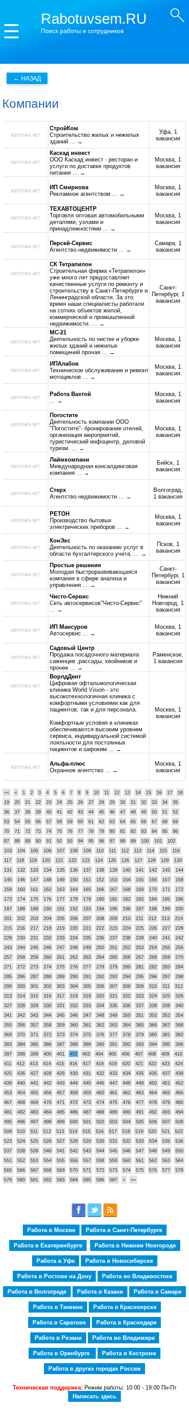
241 (166, 937)
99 (133, 841)
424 (179, 1063)
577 (166, 1170)
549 (166, 1150)
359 (61, 1024)
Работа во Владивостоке (137, 1276)
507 (166, 1121)
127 (138, 860)
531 (113, 1141)
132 (21, 870)
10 (96, 792)
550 (179, 1150)
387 (61, 1044)
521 (166, 1131)
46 (112, 811)
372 (47, 1034)
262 (74, 957)
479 (166, 1102)
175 (34, 899)
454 (21, 1092)
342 (21, 1015)
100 (145, 841)
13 (127, 792)
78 (91, 831)
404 (99, 1053)
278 (100, 966)
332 (74, 1005)
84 (154, 831)
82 (133, 831)
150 (74, 879)
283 (166, 966)
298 (179, 976)
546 (127, 1150)
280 (127, 966)
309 (140, 986)
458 (74, 1092)
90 (38, 841)
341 (8, 1015)
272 (21, 966)
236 (100, 937)
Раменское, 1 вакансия (168, 657)
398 (21, 1053)
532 (127, 1141)
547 (140, 1150)
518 (126, 1131)
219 (61, 928)
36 (6, 811)
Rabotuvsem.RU (94, 19)
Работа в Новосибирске (119, 1261)
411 (7, 1063)
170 (153, 889)
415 (60, 1063)
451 (166, 1083)
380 (153, 1034)
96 (101, 841)
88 (17, 841)
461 (113, 1092)
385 (34, 1044)
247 (61, 947)
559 (113, 1160)
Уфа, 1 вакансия (168, 135)
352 (153, 1015)
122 (72, 860)
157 (166, 879)
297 (166, 976)
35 (175, 802)
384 (21, 1044)
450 (153, 1083)
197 (140, 908)
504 (127, 1121)
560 (127, 1160)
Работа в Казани (100, 1291)
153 (113, 879)
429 (61, 1073)
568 (47, 1170)
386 (47, 1044)
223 (113, 928)
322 (127, 995)
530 (100, 1141)
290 (74, 976)
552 (21, 1160)
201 (8, 918)
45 (101, 811)
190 (47, 908)
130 (178, 860)
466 (179, 1092)
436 (153, 1073)
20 (17, 802)
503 (113, 1121)
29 (112, 802)
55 (27, 821)
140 (127, 870)
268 (153, 957)
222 (100, 928)
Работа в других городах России (94, 1368)
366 (153, 1024)
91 (48, 841)
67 (154, 821)
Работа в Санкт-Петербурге (124, 1230)
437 (166, 1073)
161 (34, 889)
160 (21, 889)
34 (164, 802)
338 (153, 1005)
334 (100, 1005)
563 (166, 1160)
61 (91, 821)
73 (38, 831)
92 (59, 841)
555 (61, 1160)
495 (8, 1121)
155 (140, 879)
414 (47, 1063)
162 (47, 889)
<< (6, 792)
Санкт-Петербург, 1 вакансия (168, 294)
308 (127, 986)
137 (87, 870)
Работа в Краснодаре (126, 1322)
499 (61, 1121)
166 (100, 889)
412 (21, 1063)
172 (179, 889)
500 (74, 1121)
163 (61, 889)
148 (47, 879)
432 (100, 1073)
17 (169, 792)
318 (74, 995)
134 (47, 870)
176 (47, 899)
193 (87, 908)
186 (179, 899)
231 (34, 937)
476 (127, 1102)
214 (179, 918)
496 (21, 1121)
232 (47, 937)
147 (34, 879)
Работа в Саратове (59, 1322)
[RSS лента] (110, 1215)
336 (127, 1005)
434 (127, 1073)
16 (159, 792)
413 (34, 1063)
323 (140, 995)
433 (113, 1073)
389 (87, 1044)
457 (61, 1092)
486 (74, 1112)
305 (87, 986)
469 (34, 1102)
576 (153, 1170)
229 (8, 937)
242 (179, 937)
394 (153, 1044)
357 (34, 1024)
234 (74, 937)
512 (47, 1131)
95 (91, 841)
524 (21, 1141)
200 (179, 908)
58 (59, 821)
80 (112, 831)
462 (127, 1092)
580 (21, 1179)
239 (140, 937)
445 (87, 1083)
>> (133, 1179)
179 (87, 899)
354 (179, 1015)
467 (8, 1102)
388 (74, 1044)
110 (100, 850)
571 (87, 1170)
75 (59, 831)
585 (87, 1179)
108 (74, 850)
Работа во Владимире (123, 1338)
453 (8, 1092)
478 (153, 1102)
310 (153, 986)
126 (125, 860)
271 (8, 966)
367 (166, 1024)
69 (175, 821)
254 (153, 947)
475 (113, 1102)
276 (74, 966)
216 (21, 928)
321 (113, 995)
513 (60, 1131)
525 (34, 1141)
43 (80, 811)
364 (127, 1024)
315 (34, 995)
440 (21, 1083)
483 (34, 1112)
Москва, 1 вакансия (168, 162)
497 (34, 1121)
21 (27, 802)
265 (113, 957)
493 (166, 1112)
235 (87, 937)
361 (87, 1024)
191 (61, 908)
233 (61, 937)
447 (113, 1083)
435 (140, 1073)
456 (47, 1092)
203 (34, 918)
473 (87, 1102)
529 (87, 1141)
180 (100, 899)
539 (34, 1150)
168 (127, 889)
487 (87, 1112)
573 (113, 1170)
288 (47, 976)
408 (152, 1053)
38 (27, 811)
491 (140, 1112)
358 (47, 1024)
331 (61, 1005)
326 (179, 995)
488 (100, 1112)
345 (61, 1015)
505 (140, 1121)
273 (34, 966)
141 (140, 870)
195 (113, 908)
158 (179, 879)
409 (165, 1053)
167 (113, 889)
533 (140, 1141)
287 (34, 976)
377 (113, 1034)
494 (179, 1112)
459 (87, 1092)
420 (126, 1063)
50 (154, 811)
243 (8, 947)
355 (8, 1024)
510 (21, 1131)
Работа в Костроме (129, 1353)
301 (34, 986)
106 (47, 850)
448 (127, 1083)
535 (166, 1141)
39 (38, 811)
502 (100, 1121)
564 (179, 1160)
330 (47, 1005)
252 (127, 947)
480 (179, 1102)
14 (138, 792)
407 (139, 1053)
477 (140, 1102)
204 (47, 918)
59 (70, 821)
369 (8, 1034)
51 (164, 811)
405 (112, 1053)
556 (74, 1160)
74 (48, 831)
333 (87, 1005)
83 (143, 831)
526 (47, 1141)
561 (140, 1160)
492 (153, 1112)
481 (8, 1112)
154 (127, 879)
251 (113, 947)
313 (8, 995)
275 (61, 966)
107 (61, 850)
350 (127, 1015)
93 (70, 841)
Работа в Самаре (158, 1291)
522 (179, 1131)
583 (61, 1179)
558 (100, 1160)
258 (21, 957)
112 (125, 850)
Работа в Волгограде (36, 1291)
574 (127, 1170)
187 (8, 908)
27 (91, 802)
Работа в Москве (51, 1230)
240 (153, 937)
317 (61, 995)
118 (20, 860)
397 (8, 1053)
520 (152, 1131)
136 (74, 870)
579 (8, 1179)
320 (100, 995)
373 (61, 1034)
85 (164, 831)
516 (100, 1131)
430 (74, 1073)
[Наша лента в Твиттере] (94, 1215)
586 (100, 1179)
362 (100, 1024)
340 (179, 1005)
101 (158, 841)
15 (148, 792)
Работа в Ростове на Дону (54, 1276)
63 (112, 821)
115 (163, 850)
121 (59, 860)
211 (139, 918)
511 (34, 1131)
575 (140, 1170)
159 (8, 889)
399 (34, 1053)
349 (113, 1015)
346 (74, 1015)
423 (166, 1063)
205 (61, 918)
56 (38, 821)
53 (6, 821)
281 (140, 966)
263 (87, 957)
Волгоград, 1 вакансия (168, 493)
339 (166, 1005)
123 (86, 860)
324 (153, 995)
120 (46, 860)
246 (47, 947)
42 (70, 811)
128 (152, 860)
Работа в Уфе (55, 1261)
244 (21, 947)
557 (87, 1160)
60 (80, 821)
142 (153, 870)
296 (153, 976)
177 (61, 899)
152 (100, 879)
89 (27, 841)
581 (34, 1179)
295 (140, 976)
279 (113, 966)
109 (87, 850)
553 (34, 1160)
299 (8, 986)
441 (34, 1083)
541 (61, 1150)
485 (61, 1112)
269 (166, 957)
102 (171, 841)
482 (21, 1112)
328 (21, 1005)
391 (113, 1044)
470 (47, 1102)
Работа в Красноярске (124, 1307)
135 (61, 870)
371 (34, 1034)
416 (73, 1063)
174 (21, 899)
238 (127, 937)
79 (101, 831)
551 (8, 1160)
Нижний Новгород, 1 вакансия (168, 603)
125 (112, 860)
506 (153, 1121)
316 (47, 995)
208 (100, 918)
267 (140, 957)
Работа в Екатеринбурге (48, 1245)
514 (73, 1131)
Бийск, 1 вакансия (168, 466)
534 (153, 1141)
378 (127, 1034)
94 (80, 841)
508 (179, 1121)
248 (74, 947)
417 (87, 1063)
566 (21, 1170)
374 (74, 1034)
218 (47, 928)
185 (166, 899)
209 (113, 918)
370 (21, 1034)
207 (87, 918)
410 (178, 1053)
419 (113, 1063)
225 (140, 928)
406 (126, 1053)
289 (61, 976)
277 (87, 966)
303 (61, 986)
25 (70, 802)
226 (153, 928)
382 (179, 1034)
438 (179, 1073)
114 (150, 850)
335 (113, 1005)
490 (127, 1112)
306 (100, 986)
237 (113, 937)
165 (87, 889)
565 (8, 1170)
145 (8, 879)
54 (17, 821)
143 (166, 870)
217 (34, 928)
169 (140, 889)
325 (166, 995)
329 (34, 1005)
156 (153, 879)
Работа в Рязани (58, 1338)
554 (47, 1160)
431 (87, 1073)
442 (47, 1083)
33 (154, 802)
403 (86, 1053)
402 (73, 1053)
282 (153, 966)
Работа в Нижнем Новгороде (135, 1245)
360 (74, 1024)
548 (153, 1150)
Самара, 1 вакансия (168, 246)
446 (100, 1083)
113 (138, 850)
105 (34, 850)
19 (6, 802)
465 (166, 1092)
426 (21, 1073)
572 (100, 1170)
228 (179, 928)
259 (34, 957)
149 (61, 879)
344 (47, 1015)
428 (47, 1073)
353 (166, 1015)
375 (87, 1034)
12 (117, 792)
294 (127, 976)
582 (47, 1179)
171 (166, 889)
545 (113, 1150)
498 (47, 1121)
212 (152, 918)
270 (179, 957)
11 (106, 792)
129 (165, 860)
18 (180, 792)
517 (113, 1131)
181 (113, 899)
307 (113, 986)
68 (164, 821)
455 (34, 1092)
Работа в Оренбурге (62, 1353)
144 (179, 870)
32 (143, 802)
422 (152, 1063)
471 (61, 1102)
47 (122, 811)
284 (179, 966)
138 (100, 870)
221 (87, 928)
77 (80, 831)
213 (166, 918)
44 (91, 811)
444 (74, 1083)
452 (179, 1083)
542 (74, 1150)
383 (8, 1044)
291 (87, 976)
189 (34, 908)
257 (8, 957)
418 (100, 1063)
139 (113, 870)
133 (34, 870)
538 (21, 1150)
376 (100, 1034)
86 (175, 831)
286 (21, 976)
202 (21, 918)
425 (8, 1073)
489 (113, 1112)
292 (100, 976)
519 (139, 1131)
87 (6, 841)
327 (8, 1005)
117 (7, 860)
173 (8, 899)
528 (74, 1141)
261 (61, 957)
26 (80, 802)
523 (8, 1141)
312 (179, 986)
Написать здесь (94, 1396)
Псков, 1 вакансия (168, 547)
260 (47, 957)
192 (74, 908)
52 (175, 811)
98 (122, 841)
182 (127, 899)
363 (113, 1024)
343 (34, 1015)
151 (87, 879)
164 (74, 889)
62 (101, 821)
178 (74, 899)
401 (61, 1053)
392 (127, 1044)
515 (87, 1131)
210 (127, 918)
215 (8, 928)
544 (100, 1150)
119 (33, 860)
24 (59, 802)
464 (153, 1092)
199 (166, 908)
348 (100, 1015)
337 (140, 1005)
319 (87, 995)
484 (47, 1112)
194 (100, 908)
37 (17, 811)
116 (176, 850)
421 (139, 1063)
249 (87, 947)
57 (48, 821)
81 (122, 831)
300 (21, 986)
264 (100, 957)
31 (133, 802)
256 (179, 947)
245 (34, 947)
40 (48, 811)
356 (21, 1024)
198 (153, 908)
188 (21, 908)
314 (21, 995)
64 (122, 821)
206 (74, 918)
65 (133, 821)
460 (100, 1092)
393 (140, 1044)
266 (127, 957)
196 (127, 908)
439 (8, 1083)
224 (127, 928)
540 (47, 1150)
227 (166, 928)
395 (166, 1044)
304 (74, 986)
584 (74, 1179)
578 (179, 1170)
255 (166, 947)
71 (17, 831)
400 (47, 1053)
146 (21, 879)
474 (100, 1102)
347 (87, 1015)
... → (76, 141)
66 (143, 821)
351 (140, 1015)
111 (112, 850)
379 (140, 1034)
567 (34, 1170)
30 (122, 802)
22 (38, 802)
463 (140, 1092)
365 (140, 1024)
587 (113, 1179)
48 (133, 811)
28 (101, 802)
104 (21, 850)
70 (6, 831)
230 (21, 937)
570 (74, 1170)
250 (100, 947)
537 (8, 1150)
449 (140, 1083)
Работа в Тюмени (58, 1307)
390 (100, 1044)
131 (8, 870)
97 (112, 841)
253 (140, 947)
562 (153, 1160)
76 (70, 831)
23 (48, 802)
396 (179, 1044)
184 (153, 899)
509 (8, 1131)
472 (74, 1102)
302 (47, 986)
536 (179, 1141)
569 (61, 1170)
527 (61, 1141)
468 (21, 1102)
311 (166, 986)
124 (99, 860)
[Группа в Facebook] (79, 1215)
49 (143, 811)
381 (166, 1034)
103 (8, 850)
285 (8, 976)
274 (47, 966)
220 (74, 928)
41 (59, 811)
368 (179, 1024)
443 (61, 1083)
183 (140, 899)
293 (113, 976)
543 (87, 1150)
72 (27, 831)
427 (34, 1073)
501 (87, 1121)
